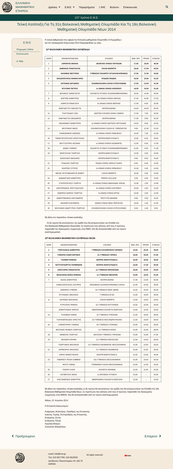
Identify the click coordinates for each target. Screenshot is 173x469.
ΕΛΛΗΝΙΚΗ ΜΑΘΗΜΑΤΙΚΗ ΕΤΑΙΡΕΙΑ (25, 7)
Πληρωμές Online (24, 49)
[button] (166, 7)
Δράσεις (52, 7)
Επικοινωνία (130, 7)
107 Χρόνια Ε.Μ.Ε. (87, 17)
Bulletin (114, 7)
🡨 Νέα (19, 61)
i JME (102, 7)
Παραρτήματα (87, 7)
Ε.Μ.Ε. (68, 7)
